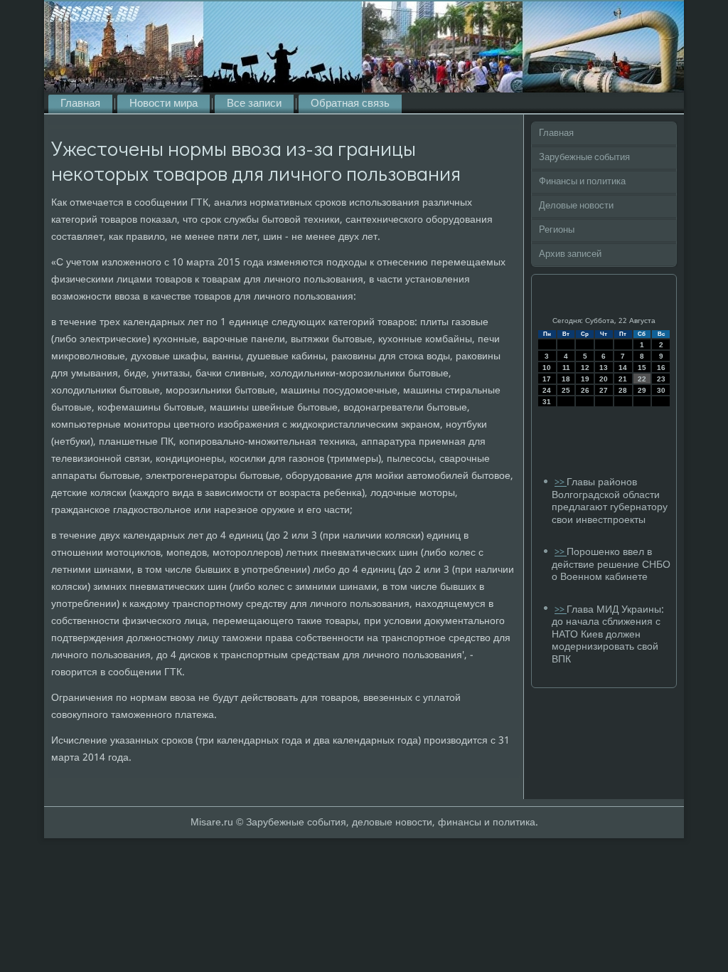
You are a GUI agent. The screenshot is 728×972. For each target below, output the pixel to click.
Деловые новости (576, 206)
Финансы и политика (582, 182)
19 (585, 379)
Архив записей (570, 254)
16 (661, 367)
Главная (80, 104)
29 (642, 390)
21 (623, 379)
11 (566, 367)
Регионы (556, 230)
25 (566, 390)
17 (546, 379)
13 (603, 367)
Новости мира (163, 104)
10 (546, 367)
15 (642, 367)
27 (603, 390)
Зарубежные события (584, 157)
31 (546, 402)
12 (585, 367)
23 (661, 379)
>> (561, 483)
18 (566, 379)
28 (623, 390)
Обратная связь (350, 104)
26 (585, 390)
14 (623, 367)
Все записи (254, 104)
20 (603, 379)
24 (546, 390)
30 (661, 390)
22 (642, 379)
